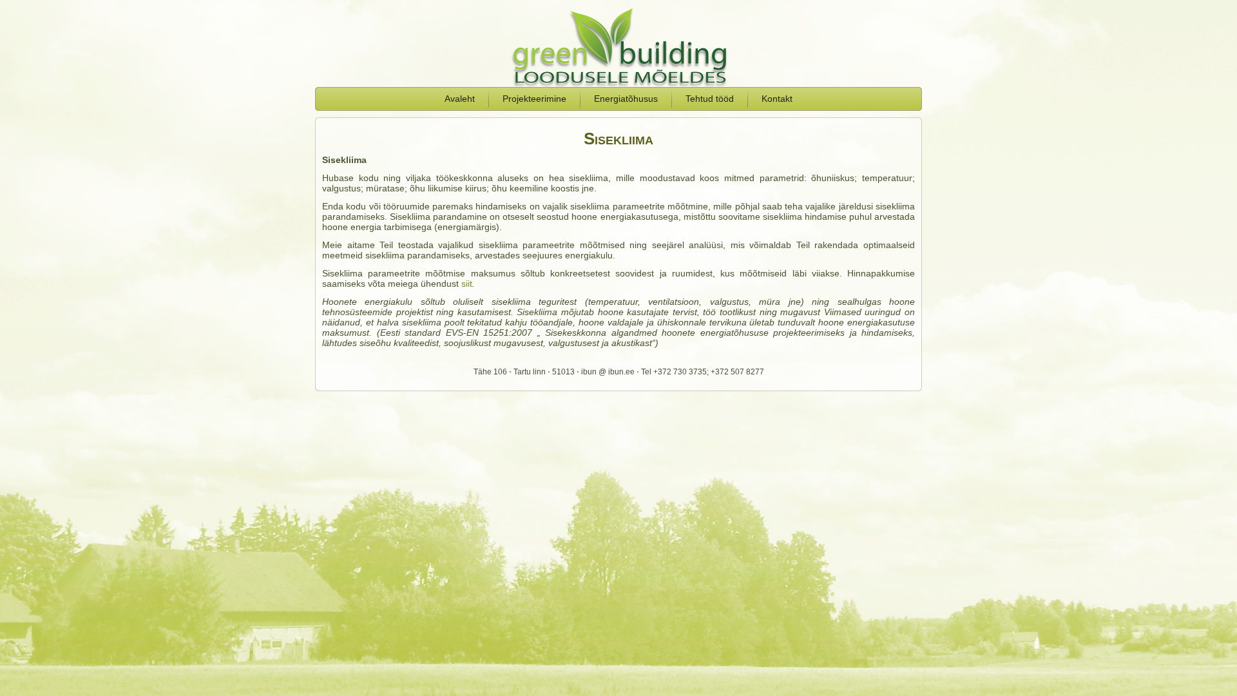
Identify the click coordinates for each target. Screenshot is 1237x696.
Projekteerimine (534, 98)
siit (466, 283)
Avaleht (460, 98)
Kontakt (777, 98)
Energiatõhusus (626, 98)
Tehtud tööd (710, 98)
